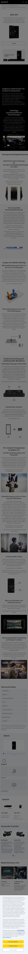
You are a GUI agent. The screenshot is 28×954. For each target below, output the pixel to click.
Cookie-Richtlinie (21, 930)
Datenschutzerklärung (7, 937)
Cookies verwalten (13, 950)
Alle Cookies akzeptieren (13, 941)
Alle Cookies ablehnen (13, 945)
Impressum (20, 933)
